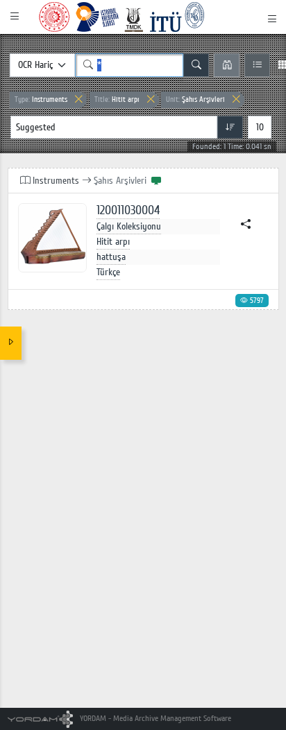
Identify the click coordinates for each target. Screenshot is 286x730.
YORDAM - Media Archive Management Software (154, 718)
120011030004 (128, 210)
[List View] (257, 65)
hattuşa (111, 257)
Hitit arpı (117, 99)
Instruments (41, 99)
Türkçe (108, 272)
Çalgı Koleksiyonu (128, 226)
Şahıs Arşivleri (195, 99)
